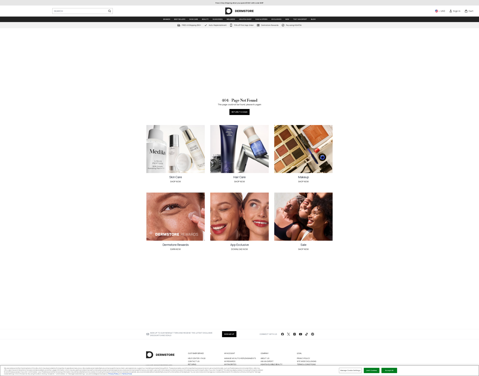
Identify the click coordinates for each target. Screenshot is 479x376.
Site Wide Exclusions (306, 361)
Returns (192, 364)
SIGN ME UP (229, 334)
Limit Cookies (371, 370)
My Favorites (230, 364)
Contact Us (193, 361)
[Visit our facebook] (283, 334)
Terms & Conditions (306, 364)
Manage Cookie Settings (350, 370)
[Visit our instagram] (295, 334)
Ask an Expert (267, 361)
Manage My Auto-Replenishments (240, 358)
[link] (455, 11)
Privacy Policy (303, 358)
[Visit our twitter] (289, 334)
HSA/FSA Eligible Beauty (271, 364)
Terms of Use (127, 374)
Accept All (389, 370)
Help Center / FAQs (197, 358)
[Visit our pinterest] (313, 334)
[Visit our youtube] (301, 334)
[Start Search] (109, 11)
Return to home (239, 112)
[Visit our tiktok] (307, 334)
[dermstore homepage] (239, 11)
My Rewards (229, 361)
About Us (265, 358)
